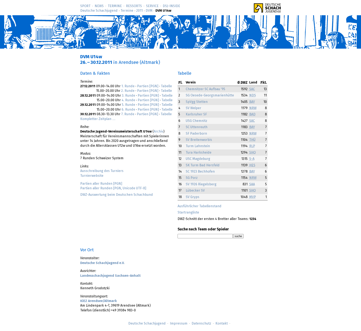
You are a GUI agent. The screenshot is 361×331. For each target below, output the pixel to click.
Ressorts (134, 6)
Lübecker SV (195, 190)
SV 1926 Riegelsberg (201, 184)
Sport (85, 6)
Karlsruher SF (196, 114)
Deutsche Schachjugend (99, 10)
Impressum (178, 323)
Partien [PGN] (147, 86)
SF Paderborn (196, 133)
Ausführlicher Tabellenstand (199, 206)
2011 (139, 10)
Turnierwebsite (91, 175)
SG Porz (192, 177)
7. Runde (127, 114)
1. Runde (128, 86)
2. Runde (128, 90)
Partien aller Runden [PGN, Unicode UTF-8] (113, 188)
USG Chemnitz (196, 121)
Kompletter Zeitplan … (98, 119)
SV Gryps (192, 197)
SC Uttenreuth (196, 127)
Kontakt (221, 323)
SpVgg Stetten (197, 102)
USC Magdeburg (198, 158)
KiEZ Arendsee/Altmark (98, 301)
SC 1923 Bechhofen (200, 171)
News (99, 6)
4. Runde (128, 100)
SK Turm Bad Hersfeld (203, 165)
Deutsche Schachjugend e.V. (102, 263)
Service (152, 6)
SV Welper (193, 108)
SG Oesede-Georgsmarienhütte (210, 95)
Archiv (158, 131)
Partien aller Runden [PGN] (101, 183)
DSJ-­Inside (171, 6)
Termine (115, 6)
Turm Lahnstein (198, 146)
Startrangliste (188, 212)
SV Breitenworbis (199, 139)
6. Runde (128, 109)
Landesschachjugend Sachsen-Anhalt (110, 275)
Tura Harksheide (198, 152)
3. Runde (128, 95)
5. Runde (128, 104)
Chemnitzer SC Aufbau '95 (205, 89)
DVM (149, 10)
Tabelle (166, 86)
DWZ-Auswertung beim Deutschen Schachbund (116, 194)
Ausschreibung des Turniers (101, 171)
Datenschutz (201, 323)
